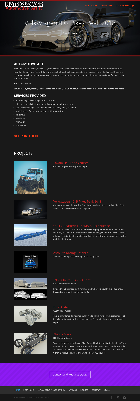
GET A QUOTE (122, 6)
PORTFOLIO (91, 6)
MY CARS (73, 390)
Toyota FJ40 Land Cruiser (70, 163)
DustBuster (61, 307)
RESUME (84, 390)
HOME (17, 390)
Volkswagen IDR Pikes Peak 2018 (70, 23)
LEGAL (107, 390)
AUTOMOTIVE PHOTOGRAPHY (51, 390)
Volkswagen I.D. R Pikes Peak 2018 (77, 201)
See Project (70, 33)
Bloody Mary (62, 334)
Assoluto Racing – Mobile (71, 253)
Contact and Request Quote (70, 374)
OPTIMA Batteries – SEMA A (72, 226)
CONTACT (96, 390)
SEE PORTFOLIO (26, 136)
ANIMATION (106, 6)
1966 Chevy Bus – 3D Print (72, 280)
